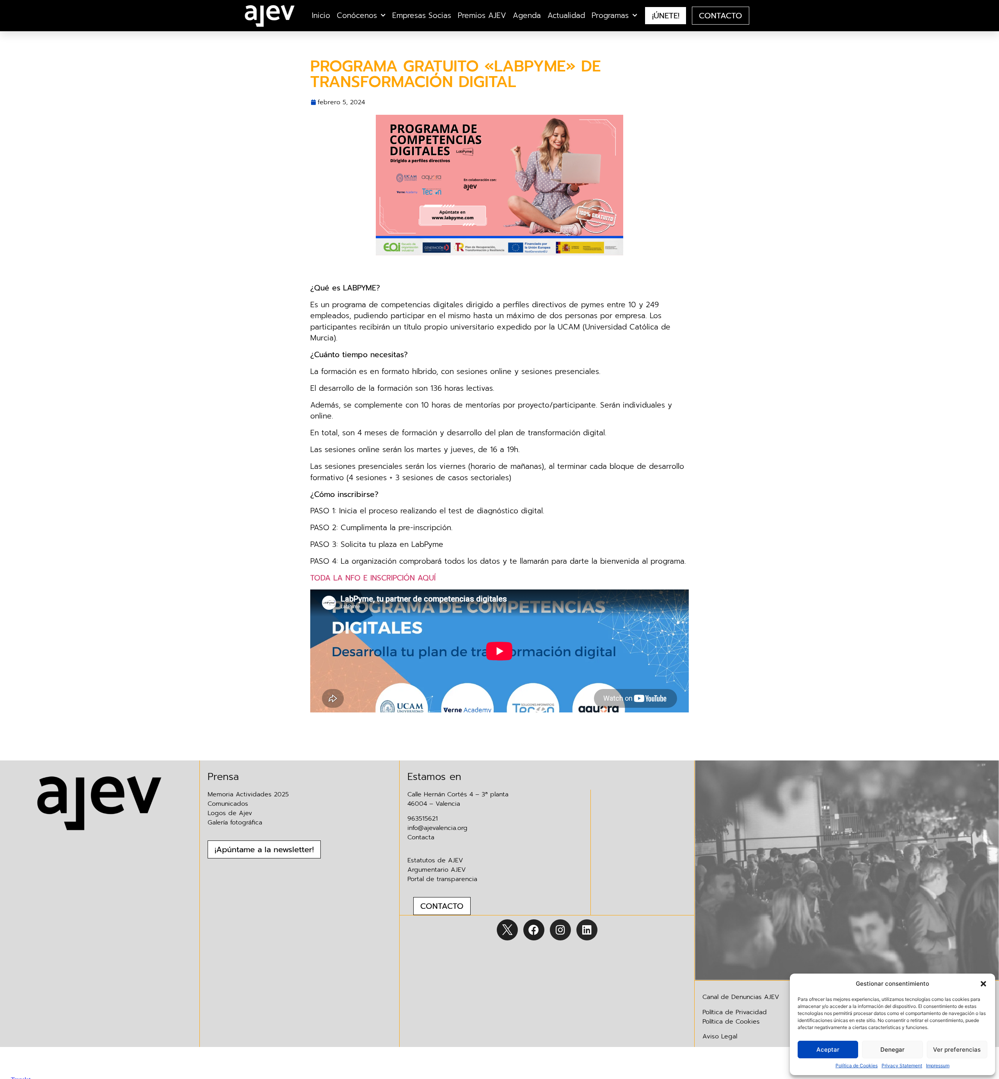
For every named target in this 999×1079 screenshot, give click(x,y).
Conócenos (357, 15)
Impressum (937, 1065)
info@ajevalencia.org (437, 828)
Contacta (420, 837)
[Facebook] (533, 929)
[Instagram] (560, 929)
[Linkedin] (586, 929)
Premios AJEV (482, 15)
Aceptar (827, 1049)
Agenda (527, 15)
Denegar (892, 1049)
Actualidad (566, 15)
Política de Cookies (856, 1065)
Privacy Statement (902, 1065)
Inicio (321, 15)
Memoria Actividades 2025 (248, 794)
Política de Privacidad (734, 1012)
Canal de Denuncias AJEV (740, 997)
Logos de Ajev (230, 813)
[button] (983, 984)
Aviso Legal (719, 1036)
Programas (610, 15)
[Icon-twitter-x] (507, 929)
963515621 (422, 818)
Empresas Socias (421, 15)
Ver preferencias (957, 1049)
